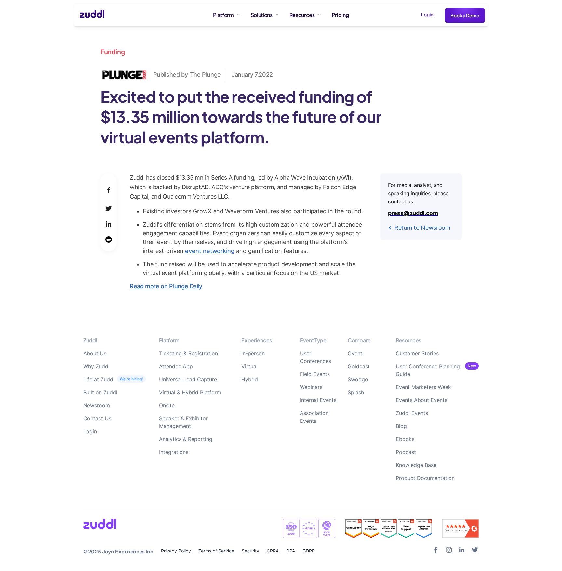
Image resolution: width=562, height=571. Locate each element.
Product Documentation (425, 478)
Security (250, 550)
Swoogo (358, 379)
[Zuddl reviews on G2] (388, 528)
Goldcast (359, 366)
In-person (253, 353)
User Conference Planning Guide (428, 370)
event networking (208, 250)
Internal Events (318, 400)
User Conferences (315, 357)
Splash (356, 392)
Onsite (167, 405)
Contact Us (97, 418)
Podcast (406, 452)
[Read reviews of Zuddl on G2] (460, 528)
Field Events (315, 374)
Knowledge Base (416, 465)
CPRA (273, 550)
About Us (94, 353)
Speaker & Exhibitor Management (183, 422)
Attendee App (176, 366)
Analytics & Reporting (185, 439)
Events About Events (421, 400)
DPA (290, 550)
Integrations (173, 452)
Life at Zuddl (98, 379)
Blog (401, 426)
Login (427, 14)
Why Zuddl (96, 366)
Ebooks (405, 439)
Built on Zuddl (100, 392)
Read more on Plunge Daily (166, 286)
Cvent (355, 353)
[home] (89, 14)
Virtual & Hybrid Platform (190, 392)
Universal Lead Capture (188, 379)
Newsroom (96, 405)
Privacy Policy (176, 550)
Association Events (314, 417)
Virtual (249, 366)
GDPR (308, 550)
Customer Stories (417, 353)
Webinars (311, 387)
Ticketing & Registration (188, 353)
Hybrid (249, 379)
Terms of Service (216, 550)
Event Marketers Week (423, 387)
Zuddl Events (412, 413)
